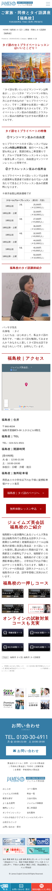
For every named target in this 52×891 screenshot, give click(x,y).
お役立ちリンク (10, 822)
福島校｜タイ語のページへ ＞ (26, 492)
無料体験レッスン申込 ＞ (26, 508)
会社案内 (31, 812)
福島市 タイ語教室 (32, 657)
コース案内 (32, 789)
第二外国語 (32, 808)
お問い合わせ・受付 (12, 827)
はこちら (41, 887)
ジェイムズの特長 (11, 793)
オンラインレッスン (12, 812)
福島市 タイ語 (16, 657)
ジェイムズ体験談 (35, 803)
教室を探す (8, 798)
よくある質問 (9, 803)
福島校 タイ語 (16, 30)
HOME (6, 30)
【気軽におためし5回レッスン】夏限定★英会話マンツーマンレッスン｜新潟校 (14, 668)
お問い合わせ (28, 751)
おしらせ (7, 789)
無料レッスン (9, 808)
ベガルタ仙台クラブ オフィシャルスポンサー (23, 817)
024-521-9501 (16, 443)
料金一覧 (31, 793)
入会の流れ (32, 798)
